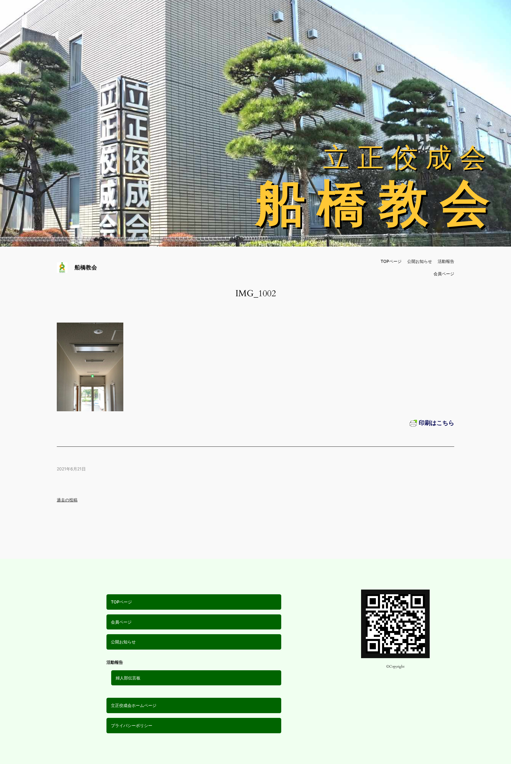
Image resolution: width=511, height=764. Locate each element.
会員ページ (121, 621)
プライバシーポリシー (131, 725)
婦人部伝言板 (128, 677)
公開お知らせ (123, 641)
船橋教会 (86, 267)
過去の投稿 (67, 499)
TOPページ (121, 601)
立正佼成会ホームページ (133, 705)
